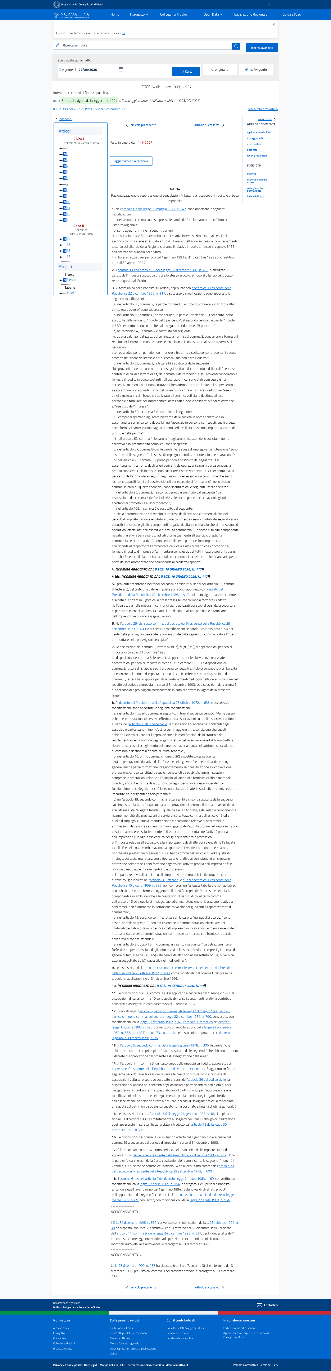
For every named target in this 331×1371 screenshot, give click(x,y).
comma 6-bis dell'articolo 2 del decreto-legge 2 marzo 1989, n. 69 (167, 1178)
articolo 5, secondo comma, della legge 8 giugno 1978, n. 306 (165, 1045)
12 (68, 213)
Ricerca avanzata (262, 47)
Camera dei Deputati (178, 1333)
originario (221, 69)
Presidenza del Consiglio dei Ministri (186, 1328)
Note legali (91, 1365)
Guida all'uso (60, 1338)
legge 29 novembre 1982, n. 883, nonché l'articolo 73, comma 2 (172, 1030)
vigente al (69, 69)
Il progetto (59, 1333)
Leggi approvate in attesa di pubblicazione (133, 1348)
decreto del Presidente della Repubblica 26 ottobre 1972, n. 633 (164, 702)
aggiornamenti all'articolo (131, 161)
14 (68, 238)
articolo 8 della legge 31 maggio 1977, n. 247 (154, 208)
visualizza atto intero (263, 109)
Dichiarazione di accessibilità (146, 1365)
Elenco (71, 279)
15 (68, 244)
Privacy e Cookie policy (67, 1365)
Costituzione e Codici (121, 1328)
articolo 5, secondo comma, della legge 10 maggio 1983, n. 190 (184, 1011)
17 (68, 256)
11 (68, 207)
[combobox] (146, 45)
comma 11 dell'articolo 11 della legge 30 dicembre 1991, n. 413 (163, 269)
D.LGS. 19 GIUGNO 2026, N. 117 (178, 569)
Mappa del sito (109, 1365)
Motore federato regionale (124, 1343)
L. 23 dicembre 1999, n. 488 (135, 1265)
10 (68, 201)
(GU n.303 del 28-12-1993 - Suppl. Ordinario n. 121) (91, 109)
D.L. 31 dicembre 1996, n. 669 (134, 1222)
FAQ (123, 1365)
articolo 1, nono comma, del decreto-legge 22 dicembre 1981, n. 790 (162, 1016)
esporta (251, 173)
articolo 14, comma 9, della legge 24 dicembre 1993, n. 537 (159, 1233)
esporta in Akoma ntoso (257, 180)
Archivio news (61, 1328)
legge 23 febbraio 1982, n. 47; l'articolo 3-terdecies (176, 1021)
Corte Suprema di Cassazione (239, 1328)
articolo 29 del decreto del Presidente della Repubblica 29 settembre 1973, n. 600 (173, 1168)
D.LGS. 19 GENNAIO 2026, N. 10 (179, 985)
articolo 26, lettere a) (164, 880)
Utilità (113, 1353)
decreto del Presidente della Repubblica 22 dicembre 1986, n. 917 (167, 592)
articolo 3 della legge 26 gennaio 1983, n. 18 (182, 1113)
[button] (121, 69)
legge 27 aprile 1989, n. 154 (160, 1183)
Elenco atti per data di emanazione (129, 1333)
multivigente (258, 69)
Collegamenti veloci (64, 1343)
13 (68, 219)
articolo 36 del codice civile (148, 724)
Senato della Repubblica (180, 1338)
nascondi (65, 119)
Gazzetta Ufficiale (120, 1338)
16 (68, 250)
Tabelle (71, 292)
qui (123, 33)
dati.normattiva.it (177, 1365)
